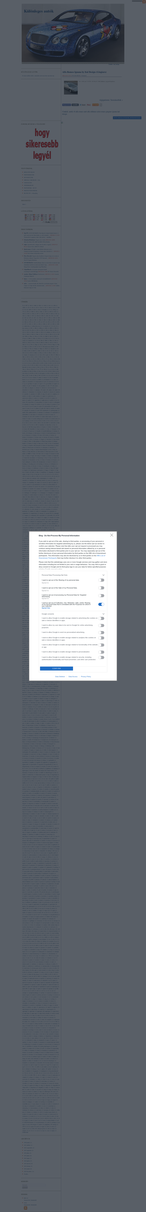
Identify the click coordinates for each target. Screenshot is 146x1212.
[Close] (112, 536)
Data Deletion (60, 676)
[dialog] (73, 606)
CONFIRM (56, 668)
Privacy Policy (86, 676)
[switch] (101, 580)
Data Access (73, 676)
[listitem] (73, 575)
